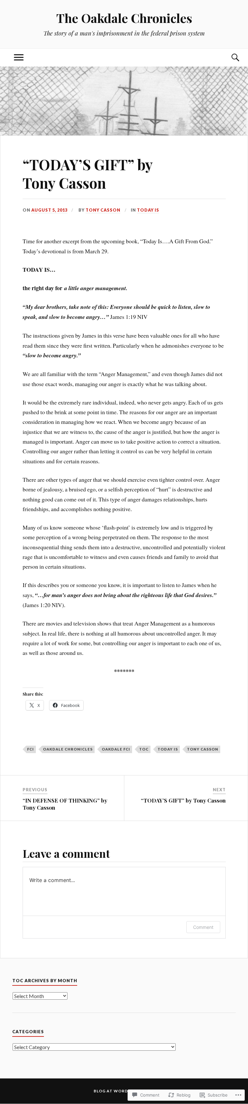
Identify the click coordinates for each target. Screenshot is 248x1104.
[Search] (229, 58)
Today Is (148, 210)
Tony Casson (103, 210)
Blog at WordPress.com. (124, 1090)
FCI (30, 749)
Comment (203, 927)
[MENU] (18, 58)
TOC (144, 749)
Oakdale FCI (116, 749)
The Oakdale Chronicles (124, 18)
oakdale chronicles (68, 749)
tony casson (202, 749)
